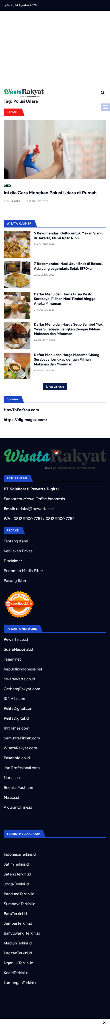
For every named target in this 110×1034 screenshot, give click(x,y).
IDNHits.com (15, 698)
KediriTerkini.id (16, 972)
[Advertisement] (57, 48)
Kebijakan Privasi (18, 551)
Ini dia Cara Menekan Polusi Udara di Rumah (50, 192)
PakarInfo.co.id (17, 757)
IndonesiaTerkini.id (20, 854)
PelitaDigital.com (19, 708)
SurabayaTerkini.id (20, 903)
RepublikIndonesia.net (23, 669)
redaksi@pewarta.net (35, 508)
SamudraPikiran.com (22, 738)
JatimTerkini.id (16, 864)
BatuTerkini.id (15, 913)
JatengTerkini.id (17, 874)
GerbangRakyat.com (22, 688)
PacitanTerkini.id (18, 953)
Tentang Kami (16, 541)
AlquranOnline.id (18, 807)
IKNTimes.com (16, 728)
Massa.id (11, 797)
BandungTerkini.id (19, 894)
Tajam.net (12, 659)
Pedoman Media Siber (23, 570)
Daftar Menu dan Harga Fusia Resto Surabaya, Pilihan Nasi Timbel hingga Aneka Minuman (64, 299)
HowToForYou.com (21, 409)
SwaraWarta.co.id (19, 679)
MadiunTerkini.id (18, 943)
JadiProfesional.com (22, 767)
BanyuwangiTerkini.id (22, 933)
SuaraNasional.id (18, 649)
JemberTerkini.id (18, 923)
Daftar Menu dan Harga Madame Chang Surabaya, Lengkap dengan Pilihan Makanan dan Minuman (66, 359)
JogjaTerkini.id (16, 884)
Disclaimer (13, 560)
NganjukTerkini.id (18, 962)
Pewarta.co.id (16, 639)
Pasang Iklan (15, 580)
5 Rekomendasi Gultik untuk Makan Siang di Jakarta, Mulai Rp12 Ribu (68, 235)
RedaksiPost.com (19, 787)
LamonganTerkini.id (21, 982)
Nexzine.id (13, 777)
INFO (7, 185)
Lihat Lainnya (55, 386)
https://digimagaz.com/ (25, 419)
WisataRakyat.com (20, 748)
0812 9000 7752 (60, 518)
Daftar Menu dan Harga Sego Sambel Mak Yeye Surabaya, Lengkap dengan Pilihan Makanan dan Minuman (68, 329)
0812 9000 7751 (28, 518)
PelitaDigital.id (16, 718)
